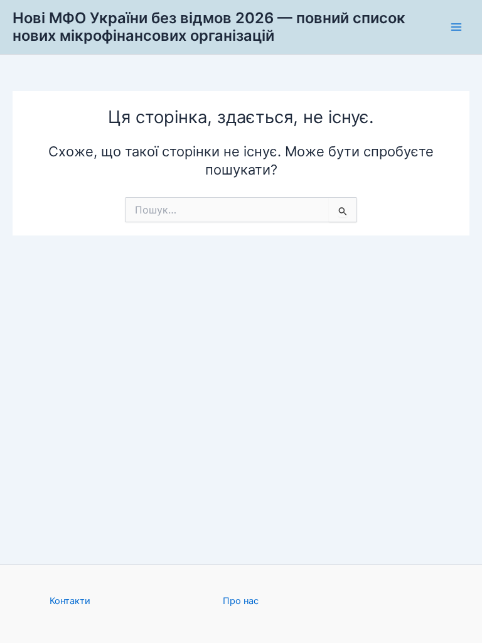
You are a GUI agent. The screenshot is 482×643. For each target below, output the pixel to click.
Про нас (241, 601)
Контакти (70, 601)
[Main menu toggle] (456, 27)
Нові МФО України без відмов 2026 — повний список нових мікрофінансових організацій (209, 27)
